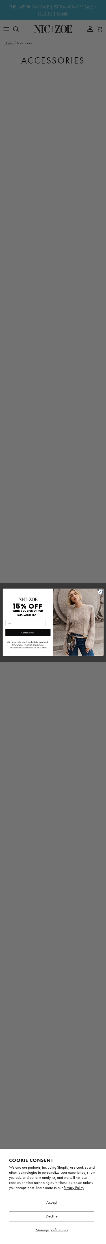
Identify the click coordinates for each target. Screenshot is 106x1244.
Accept (51, 1202)
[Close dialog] (100, 591)
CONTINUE (27, 632)
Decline (52, 1216)
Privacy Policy (74, 1187)
